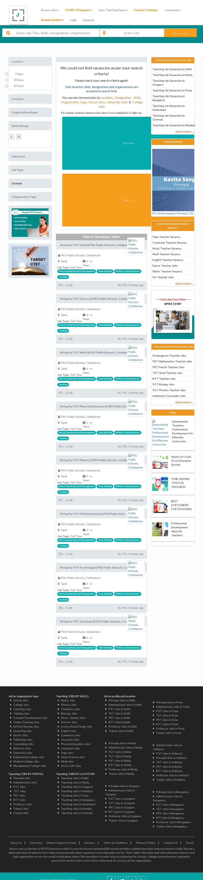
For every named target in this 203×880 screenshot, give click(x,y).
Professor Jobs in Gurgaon (124, 816)
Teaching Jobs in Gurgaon (77, 786)
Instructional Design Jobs (77, 726)
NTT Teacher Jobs (164, 378)
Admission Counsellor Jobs (169, 395)
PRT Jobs (19, 795)
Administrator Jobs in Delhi (125, 704)
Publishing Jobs (23, 739)
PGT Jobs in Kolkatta (169, 753)
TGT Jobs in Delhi (119, 713)
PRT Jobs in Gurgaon (121, 807)
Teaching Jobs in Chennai (76, 813)
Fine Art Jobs (69, 722)
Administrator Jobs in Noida (125, 747)
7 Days (18, 74)
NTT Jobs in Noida (119, 765)
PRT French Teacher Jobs (168, 367)
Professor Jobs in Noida (123, 769)
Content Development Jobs (30, 717)
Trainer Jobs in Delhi (120, 731)
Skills (137, 97)
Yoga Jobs (67, 752)
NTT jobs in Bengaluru (170, 817)
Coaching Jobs (22, 709)
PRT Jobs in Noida (119, 760)
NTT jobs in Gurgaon (121, 811)
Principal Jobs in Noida (122, 743)
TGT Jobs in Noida (119, 756)
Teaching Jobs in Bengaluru (78, 799)
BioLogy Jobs (69, 713)
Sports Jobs (20, 735)
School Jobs (96, 102)
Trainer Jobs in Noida (121, 773)
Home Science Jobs (73, 757)
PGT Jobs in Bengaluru (170, 804)
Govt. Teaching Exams (112, 10)
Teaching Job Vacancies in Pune (172, 90)
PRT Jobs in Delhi (119, 717)
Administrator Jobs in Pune (173, 706)
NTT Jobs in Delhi (119, 722)
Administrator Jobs (25, 782)
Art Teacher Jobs (163, 277)
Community (172, 10)
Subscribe (128, 143)
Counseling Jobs (23, 744)
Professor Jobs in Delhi (122, 726)
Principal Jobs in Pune (169, 702)
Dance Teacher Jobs (165, 265)
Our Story (36, 842)
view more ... (184, 131)
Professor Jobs (22, 804)
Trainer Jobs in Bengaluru (171, 826)
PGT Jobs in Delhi (119, 709)
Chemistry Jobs (70, 709)
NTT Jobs (19, 799)
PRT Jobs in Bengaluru (170, 813)
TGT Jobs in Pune (167, 715)
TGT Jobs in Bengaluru (170, 809)
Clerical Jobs (21, 813)
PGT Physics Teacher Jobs (169, 390)
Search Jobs (180, 33)
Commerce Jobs (71, 735)
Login (73, 20)
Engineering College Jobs (29, 757)
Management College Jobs (29, 765)
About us (16, 842)
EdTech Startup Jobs (26, 726)
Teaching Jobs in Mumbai (76, 808)
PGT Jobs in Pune (167, 711)
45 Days (19, 85)
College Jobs (21, 704)
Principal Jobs (21, 778)
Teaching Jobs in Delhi (74, 778)
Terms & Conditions (115, 842)
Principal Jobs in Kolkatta (171, 757)
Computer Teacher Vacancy (169, 242)
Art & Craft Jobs (71, 765)
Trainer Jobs (21, 808)
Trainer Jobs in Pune (168, 732)
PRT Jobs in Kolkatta (169, 766)
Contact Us (171, 842)
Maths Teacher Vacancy (167, 271)
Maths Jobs (68, 700)
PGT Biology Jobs (163, 384)
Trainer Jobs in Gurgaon (123, 820)
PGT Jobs (19, 786)
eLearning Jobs (22, 731)
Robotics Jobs (22, 748)
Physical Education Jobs (75, 744)
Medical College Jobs (26, 761)
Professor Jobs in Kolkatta (172, 775)
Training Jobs (21, 713)
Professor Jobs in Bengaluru (173, 822)
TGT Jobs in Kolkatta (169, 762)
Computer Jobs (70, 748)
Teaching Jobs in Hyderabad (78, 804)
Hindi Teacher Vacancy (166, 254)
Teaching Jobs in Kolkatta (77, 791)
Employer (88, 20)
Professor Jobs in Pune (170, 728)
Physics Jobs (69, 704)
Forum (190, 842)
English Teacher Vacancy (167, 259)
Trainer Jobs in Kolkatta (170, 779)
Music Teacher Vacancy (167, 248)
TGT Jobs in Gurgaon (121, 803)
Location (107, 97)
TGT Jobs (19, 791)
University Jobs (117, 102)
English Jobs (68, 731)
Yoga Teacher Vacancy (166, 236)
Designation (123, 97)
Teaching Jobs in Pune (75, 795)
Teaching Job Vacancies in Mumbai (173, 125)
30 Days (19, 79)
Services (89, 842)
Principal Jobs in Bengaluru (172, 792)
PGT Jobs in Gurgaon (121, 798)
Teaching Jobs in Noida (75, 782)
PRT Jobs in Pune (167, 719)
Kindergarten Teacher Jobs (169, 355)
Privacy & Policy (145, 842)
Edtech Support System (61, 842)
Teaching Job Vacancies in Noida (172, 75)
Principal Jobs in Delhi (121, 700)
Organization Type (74, 102)
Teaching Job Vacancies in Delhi (172, 69)
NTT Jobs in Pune (167, 724)
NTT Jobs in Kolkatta (169, 771)
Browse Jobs (49, 10)
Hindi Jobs (67, 761)
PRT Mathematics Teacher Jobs (172, 361)
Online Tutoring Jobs (26, 722)
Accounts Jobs (70, 739)
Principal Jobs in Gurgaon (124, 786)
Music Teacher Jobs (73, 717)
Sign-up (128, 200)
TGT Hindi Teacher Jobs (167, 372)
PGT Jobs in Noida (119, 752)
